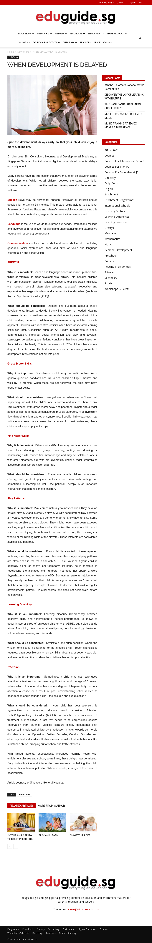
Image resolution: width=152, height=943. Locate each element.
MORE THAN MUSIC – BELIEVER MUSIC (123, 115)
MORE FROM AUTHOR (51, 805)
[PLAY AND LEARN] (52, 822)
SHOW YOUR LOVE (80, 835)
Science (109, 272)
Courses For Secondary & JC (121, 172)
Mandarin (110, 233)
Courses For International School (124, 161)
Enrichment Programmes (120, 200)
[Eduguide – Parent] (76, 17)
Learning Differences (117, 216)
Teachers (85, 42)
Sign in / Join (136, 2)
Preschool (43, 33)
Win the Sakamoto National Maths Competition (124, 87)
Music (108, 244)
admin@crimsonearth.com (83, 909)
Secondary (76, 33)
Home (10, 51)
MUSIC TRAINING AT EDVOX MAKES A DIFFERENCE (121, 125)
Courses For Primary (117, 166)
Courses (23, 42)
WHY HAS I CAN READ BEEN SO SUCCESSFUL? (123, 106)
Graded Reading (102, 42)
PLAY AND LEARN (48, 835)
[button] (140, 38)
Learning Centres (115, 211)
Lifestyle (110, 227)
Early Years (24, 33)
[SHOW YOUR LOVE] (83, 822)
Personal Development (118, 250)
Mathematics (112, 239)
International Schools (117, 205)
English (109, 189)
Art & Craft (111, 150)
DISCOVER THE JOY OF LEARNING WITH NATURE (124, 96)
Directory (68, 42)
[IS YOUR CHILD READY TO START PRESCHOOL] (21, 822)
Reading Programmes (118, 266)
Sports (108, 283)
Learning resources (116, 222)
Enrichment (95, 33)
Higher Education (117, 33)
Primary (59, 33)
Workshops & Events (45, 42)
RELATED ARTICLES (21, 805)
